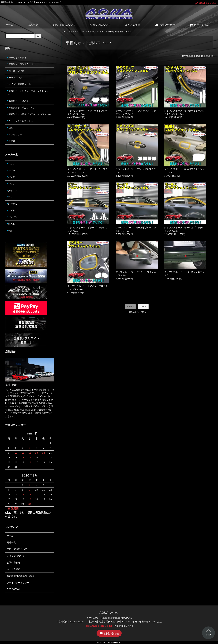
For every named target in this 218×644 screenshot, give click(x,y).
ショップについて (100, 24)
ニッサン (12, 197)
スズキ (11, 210)
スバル (11, 170)
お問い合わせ (167, 24)
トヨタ (74, 31)
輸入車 (11, 224)
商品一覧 (33, 24)
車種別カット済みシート (20, 101)
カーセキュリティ (17, 57)
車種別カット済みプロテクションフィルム (29, 114)
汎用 (10, 230)
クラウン (83, 31)
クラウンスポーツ (97, 31)
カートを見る (201, 24)
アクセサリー (15, 134)
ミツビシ (12, 217)
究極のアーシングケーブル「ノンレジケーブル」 (29, 93)
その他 (11, 141)
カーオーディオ (16, 71)
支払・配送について (64, 24)
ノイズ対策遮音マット (19, 84)
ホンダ (11, 177)
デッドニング (15, 77)
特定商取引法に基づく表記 (20, 576)
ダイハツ (12, 190)
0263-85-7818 (207, 2)
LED (10, 127)
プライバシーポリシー (18, 582)
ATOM (16, 589)
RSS (9, 589)
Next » (143, 306)
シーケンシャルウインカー (21, 121)
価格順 (199, 56)
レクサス (12, 204)
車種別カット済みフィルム (119, 31)
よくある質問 (132, 24)
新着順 (209, 56)
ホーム (9, 24)
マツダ (11, 183)
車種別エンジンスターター (21, 64)
